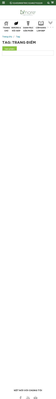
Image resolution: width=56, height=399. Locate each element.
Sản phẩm (9, 49)
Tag (18, 36)
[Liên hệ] (50, 25)
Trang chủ (7, 36)
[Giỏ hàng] (52, 3)
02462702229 (35, 3)
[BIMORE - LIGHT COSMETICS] (28, 12)
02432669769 (20, 3)
